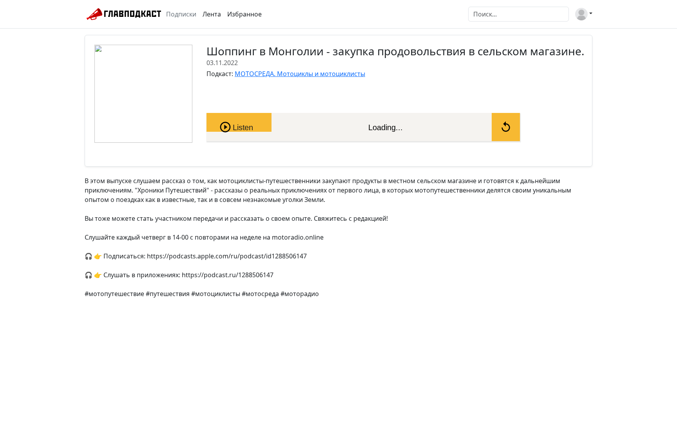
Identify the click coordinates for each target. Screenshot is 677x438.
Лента (212, 14)
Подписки (181, 14)
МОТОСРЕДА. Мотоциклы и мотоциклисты (300, 73)
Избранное (244, 14)
